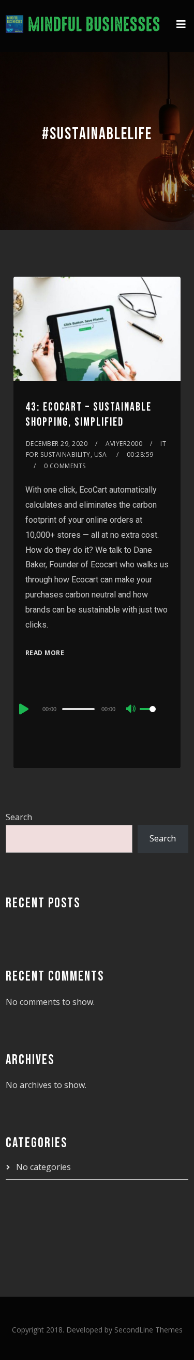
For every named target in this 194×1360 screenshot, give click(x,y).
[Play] (22, 709)
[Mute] (131, 709)
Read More (45, 652)
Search (19, 817)
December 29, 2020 (57, 443)
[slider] (154, 717)
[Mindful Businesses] (83, 26)
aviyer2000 (124, 443)
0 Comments (65, 465)
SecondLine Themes (148, 1330)
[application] (97, 708)
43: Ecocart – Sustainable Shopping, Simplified (88, 414)
